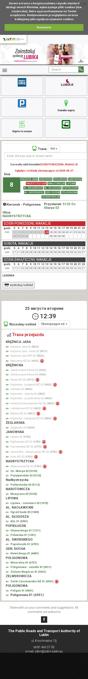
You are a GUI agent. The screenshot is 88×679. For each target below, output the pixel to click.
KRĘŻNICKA (45, 179)
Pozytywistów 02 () (25, 475)
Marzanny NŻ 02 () (25, 360)
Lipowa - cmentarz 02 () (29, 503)
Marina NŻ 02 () (23, 413)
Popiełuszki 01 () (24, 544)
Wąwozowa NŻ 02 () (26, 466)
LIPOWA (70, 183)
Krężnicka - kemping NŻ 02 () (31, 418)
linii (53, 148)
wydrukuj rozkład (21, 285)
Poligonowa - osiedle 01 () (30, 567)
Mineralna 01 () (23, 562)
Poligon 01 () (21, 590)
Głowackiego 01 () (25, 530)
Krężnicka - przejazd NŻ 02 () (31, 384)
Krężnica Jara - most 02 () (29, 351)
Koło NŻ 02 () (22, 456)
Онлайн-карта (66, 110)
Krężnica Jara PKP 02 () (27, 355)
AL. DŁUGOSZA (52, 188)
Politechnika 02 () (25, 484)
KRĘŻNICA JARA (29, 179)
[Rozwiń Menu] (4, 70)
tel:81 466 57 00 (44, 647)
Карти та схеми (22, 131)
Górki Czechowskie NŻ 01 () (32, 581)
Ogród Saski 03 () (24, 512)
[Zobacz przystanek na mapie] (7, 347)
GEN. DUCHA (52, 192)
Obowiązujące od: (53, 324)
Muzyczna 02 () (23, 493)
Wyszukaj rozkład (22, 324)
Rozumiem (44, 27)
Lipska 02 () (20, 436)
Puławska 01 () (23, 535)
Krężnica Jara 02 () (24, 346)
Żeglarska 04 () (22, 427)
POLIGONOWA (69, 192)
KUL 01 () (19, 521)
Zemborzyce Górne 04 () (28, 374)
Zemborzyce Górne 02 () (28, 370)
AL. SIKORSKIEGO (34, 192)
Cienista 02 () (21, 389)
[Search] (81, 69)
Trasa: (42, 149)
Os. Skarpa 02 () (23, 471)
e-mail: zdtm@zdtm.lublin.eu (44, 651)
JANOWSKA (75, 179)
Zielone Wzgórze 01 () (28, 571)
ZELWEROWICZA (51, 197)
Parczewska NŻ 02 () (26, 446)
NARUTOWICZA (56, 183)
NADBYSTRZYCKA (36, 183)
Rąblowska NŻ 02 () (25, 441)
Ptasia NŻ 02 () (22, 379)
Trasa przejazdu (28, 334)
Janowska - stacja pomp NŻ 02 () (34, 451)
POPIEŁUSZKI (70, 188)
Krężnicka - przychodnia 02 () (31, 398)
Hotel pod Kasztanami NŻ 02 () (32, 403)
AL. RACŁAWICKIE (33, 188)
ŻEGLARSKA (60, 179)
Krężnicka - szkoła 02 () (27, 393)
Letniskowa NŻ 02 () (26, 408)
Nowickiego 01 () (24, 553)
